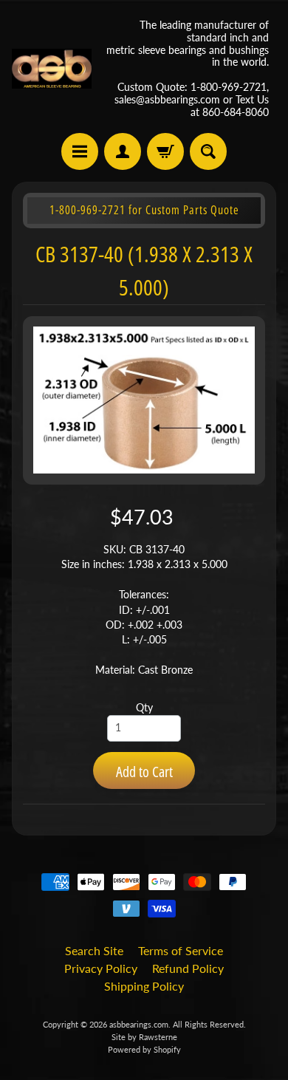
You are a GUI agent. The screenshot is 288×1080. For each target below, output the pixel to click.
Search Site (94, 950)
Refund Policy (188, 968)
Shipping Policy (144, 986)
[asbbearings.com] (52, 69)
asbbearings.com (138, 1024)
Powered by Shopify (144, 1049)
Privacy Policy (100, 968)
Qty (144, 708)
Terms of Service (180, 950)
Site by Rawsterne (144, 1037)
